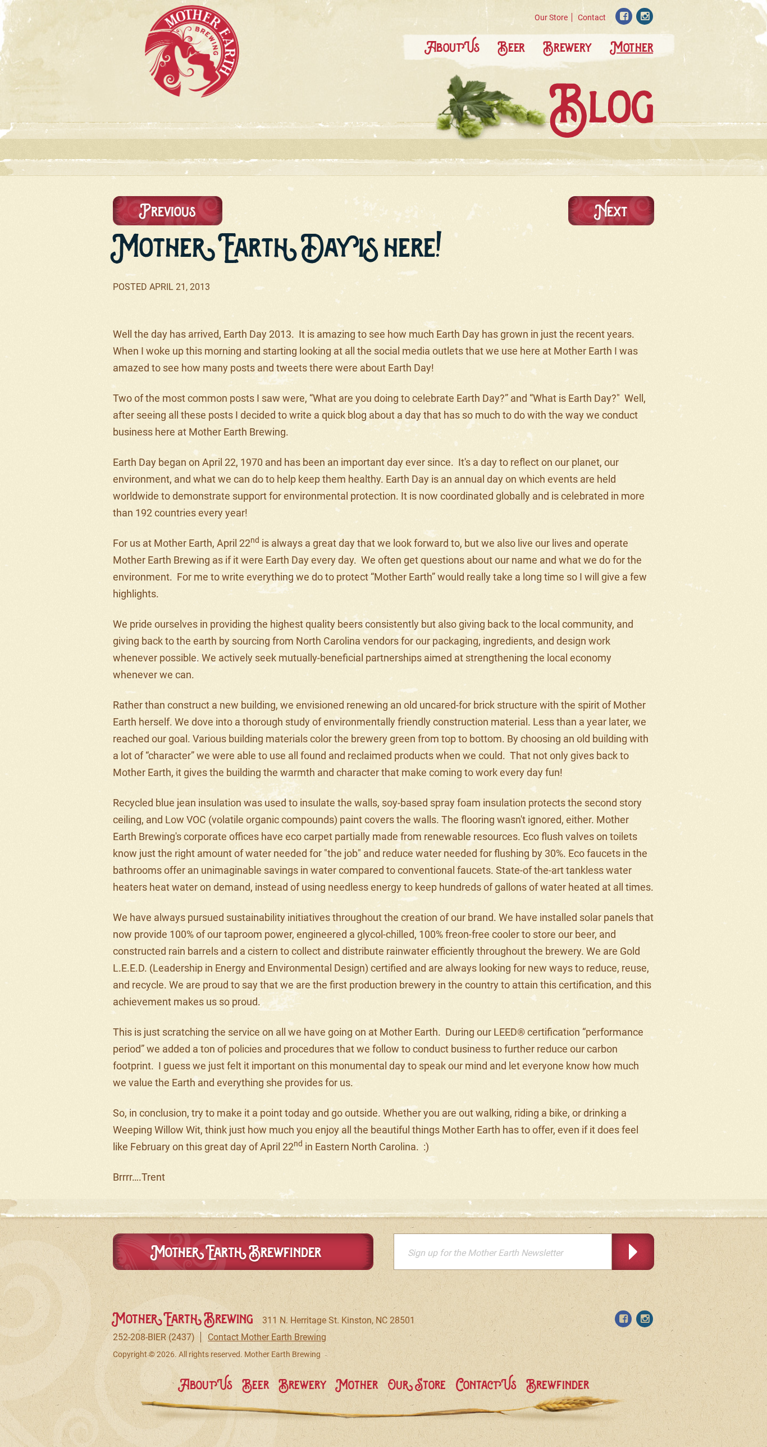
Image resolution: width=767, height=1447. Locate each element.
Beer (511, 47)
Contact (592, 17)
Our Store (551, 17)
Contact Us (486, 1385)
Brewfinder (558, 1385)
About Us (452, 47)
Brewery (568, 47)
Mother (632, 47)
